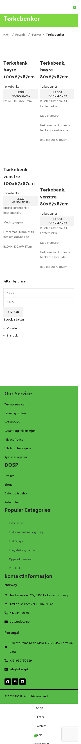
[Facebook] (7, 681)
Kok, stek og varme (22, 550)
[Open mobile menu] (5, 6)
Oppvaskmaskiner (20, 559)
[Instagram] (15, 681)
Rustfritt (14, 568)
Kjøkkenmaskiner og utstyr (27, 532)
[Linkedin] (22, 681)
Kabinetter (16, 523)
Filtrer (13, 311)
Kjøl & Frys (16, 541)
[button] (20, 94)
